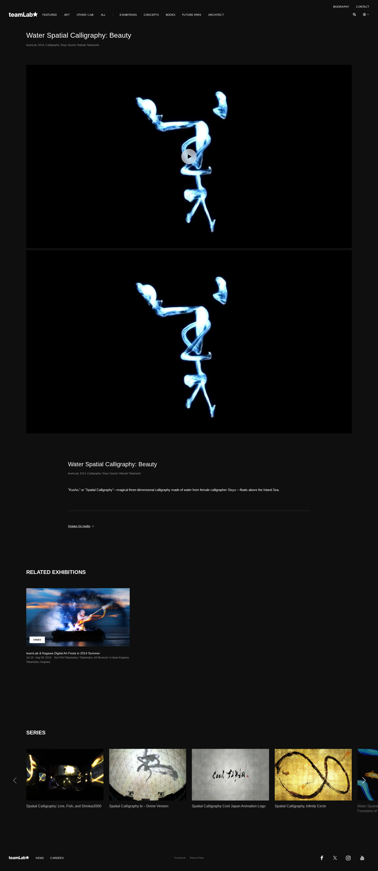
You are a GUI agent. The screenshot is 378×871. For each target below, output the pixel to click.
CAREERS (57, 858)
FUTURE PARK (191, 14)
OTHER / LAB (85, 14)
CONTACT (362, 6)
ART (67, 14)
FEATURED (49, 14)
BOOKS (170, 14)
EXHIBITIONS (128, 14)
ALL (103, 14)
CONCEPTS (151, 14)
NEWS (40, 858)
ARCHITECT (216, 14)
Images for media (79, 526)
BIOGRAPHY (341, 6)
